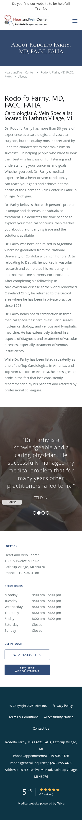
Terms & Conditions (23, 717)
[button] (74, 21)
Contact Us (41, 728)
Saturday (23, 624)
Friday (33, 618)
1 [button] (34, 513)
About (22, 76)
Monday (33, 594)
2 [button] (39, 513)
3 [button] (43, 513)
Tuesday (33, 600)
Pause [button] (12, 502)
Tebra (60, 803)
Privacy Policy (62, 705)
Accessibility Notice (58, 717)
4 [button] (47, 513)
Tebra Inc (40, 706)
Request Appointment (27, 669)
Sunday (23, 630)
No (45, 8)
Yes (37, 8)
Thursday (33, 612)
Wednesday (33, 606)
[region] (41, 464)
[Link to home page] (34, 21)
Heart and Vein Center (19, 72)
